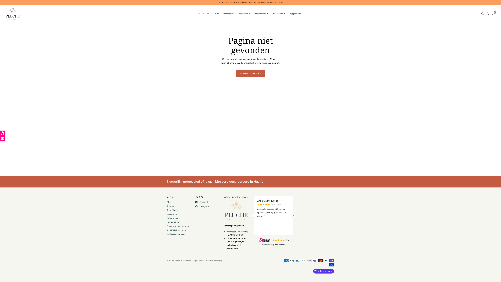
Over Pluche (277, 13)
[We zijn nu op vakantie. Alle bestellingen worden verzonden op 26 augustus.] (250, 2)
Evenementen (260, 13)
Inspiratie (243, 13)
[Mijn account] (487, 14)
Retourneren (172, 218)
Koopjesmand (295, 13)
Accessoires (228, 13)
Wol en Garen (203, 13)
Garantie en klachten (176, 230)
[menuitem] (204, 14)
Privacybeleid (173, 222)
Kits (217, 13)
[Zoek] (482, 14)
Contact (170, 206)
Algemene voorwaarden (178, 226)
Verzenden (172, 214)
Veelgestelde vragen (176, 234)
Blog (169, 202)
